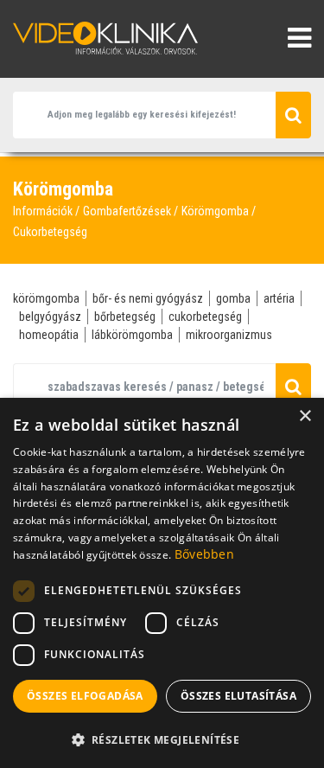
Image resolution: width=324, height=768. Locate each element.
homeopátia (49, 335)
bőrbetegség (125, 316)
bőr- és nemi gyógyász (147, 298)
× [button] (304, 416)
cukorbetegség (205, 316)
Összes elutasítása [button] (238, 695)
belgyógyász (50, 316)
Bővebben (204, 554)
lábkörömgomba (132, 335)
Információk (43, 211)
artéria (279, 298)
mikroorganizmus (229, 335)
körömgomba (46, 298)
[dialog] (162, 583)
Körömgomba (215, 211)
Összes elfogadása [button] (85, 695)
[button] (162, 739)
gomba (233, 298)
